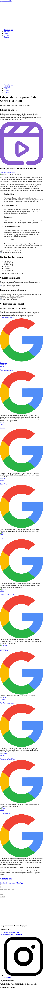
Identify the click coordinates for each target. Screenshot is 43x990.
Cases (6, 33)
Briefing (6, 35)
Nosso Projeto (8, 30)
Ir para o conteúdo (6, 1)
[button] (21, 61)
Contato (6, 37)
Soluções (7, 31)
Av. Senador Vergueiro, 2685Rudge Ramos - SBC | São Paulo (11, 933)
